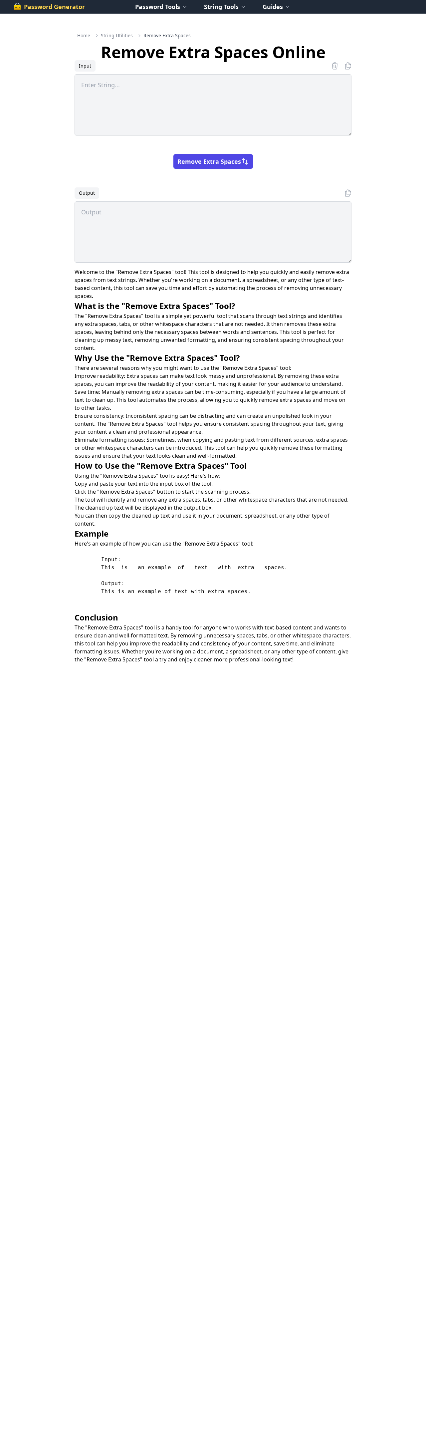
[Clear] (334, 66)
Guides (273, 7)
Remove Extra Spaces (209, 161)
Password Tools (157, 7)
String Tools (221, 7)
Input (85, 66)
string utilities (117, 35)
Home (83, 35)
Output (87, 193)
